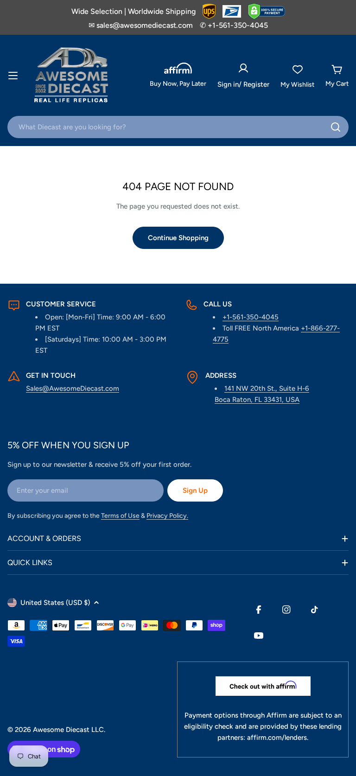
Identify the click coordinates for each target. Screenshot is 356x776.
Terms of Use (120, 516)
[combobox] (178, 127)
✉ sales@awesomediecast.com (141, 25)
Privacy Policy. (167, 516)
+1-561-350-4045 (250, 317)
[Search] (335, 127)
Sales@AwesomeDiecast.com (72, 388)
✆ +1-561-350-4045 (234, 25)
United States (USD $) (55, 602)
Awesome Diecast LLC (68, 729)
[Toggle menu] (13, 75)
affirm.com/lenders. (277, 737)
